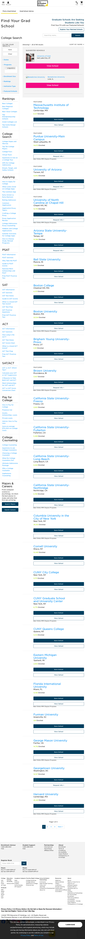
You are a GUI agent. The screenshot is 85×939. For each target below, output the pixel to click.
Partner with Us (72, 886)
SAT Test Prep (7, 307)
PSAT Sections (7, 257)
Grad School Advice (27, 11)
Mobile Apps (58, 888)
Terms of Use (38, 935)
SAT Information (8, 289)
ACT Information (8, 329)
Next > (60, 827)
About (69, 880)
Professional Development (47, 888)
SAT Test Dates (8, 296)
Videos (57, 883)
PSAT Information (9, 254)
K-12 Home (43, 882)
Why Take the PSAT (9, 261)
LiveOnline (58, 885)
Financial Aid (7, 410)
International (48, 847)
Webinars (58, 880)
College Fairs (7, 151)
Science (16, 882)
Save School (58, 119)
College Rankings (31, 880)
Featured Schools (10, 91)
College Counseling (9, 445)
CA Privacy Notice (19, 909)
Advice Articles (59, 882)
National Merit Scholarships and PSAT (8, 271)
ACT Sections (7, 332)
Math (15, 880)
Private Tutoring (60, 886)
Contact (70, 891)
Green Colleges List (9, 122)
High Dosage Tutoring (46, 883)
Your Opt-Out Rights (8, 911)
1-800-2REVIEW (6, 847)
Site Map (31, 911)
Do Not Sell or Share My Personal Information (44, 909)
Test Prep (42, 886)
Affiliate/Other (49, 850)
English (16, 883)
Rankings (7, 81)
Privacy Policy (26, 935)
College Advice (30, 882)
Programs (8, 65)
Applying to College (32, 883)
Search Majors (10, 504)
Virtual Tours (7, 155)
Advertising (48, 848)
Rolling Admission (9, 200)
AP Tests (3, 885)
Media (69, 890)
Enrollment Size (10, 76)
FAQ (2, 848)
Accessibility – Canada (74, 901)
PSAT (2, 883)
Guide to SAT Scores (10, 299)
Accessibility (63, 852)
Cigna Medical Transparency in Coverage (64, 855)
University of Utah (44, 56)
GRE (2, 889)
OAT (2, 897)
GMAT (2, 891)
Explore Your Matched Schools (71, 29)
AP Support (17, 886)
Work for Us (71, 883)
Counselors (58, 891)
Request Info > (58, 156)
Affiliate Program (72, 885)
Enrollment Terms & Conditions (62, 848)
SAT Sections (7, 292)
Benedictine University (56, 77)
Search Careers (10, 510)
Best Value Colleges (9, 111)
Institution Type (10, 86)
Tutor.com (43, 885)
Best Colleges (7, 103)
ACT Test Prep (7, 351)
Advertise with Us (73, 888)
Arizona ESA (10, 883)
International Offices (61, 890)
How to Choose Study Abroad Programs (8, 241)
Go (24, 863)
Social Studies (18, 885)
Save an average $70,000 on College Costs (9, 428)
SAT (2, 880)
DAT (2, 896)
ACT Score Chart (8, 343)
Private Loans (7, 418)
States (6, 60)
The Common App (9, 192)
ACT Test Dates (8, 340)
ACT (2, 882)
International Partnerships (75, 893)
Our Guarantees (72, 894)
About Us (42, 890)
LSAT (2, 893)
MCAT (2, 894)
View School (52, 66)
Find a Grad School (9, 11)
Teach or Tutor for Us (74, 882)
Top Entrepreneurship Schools (8, 117)
